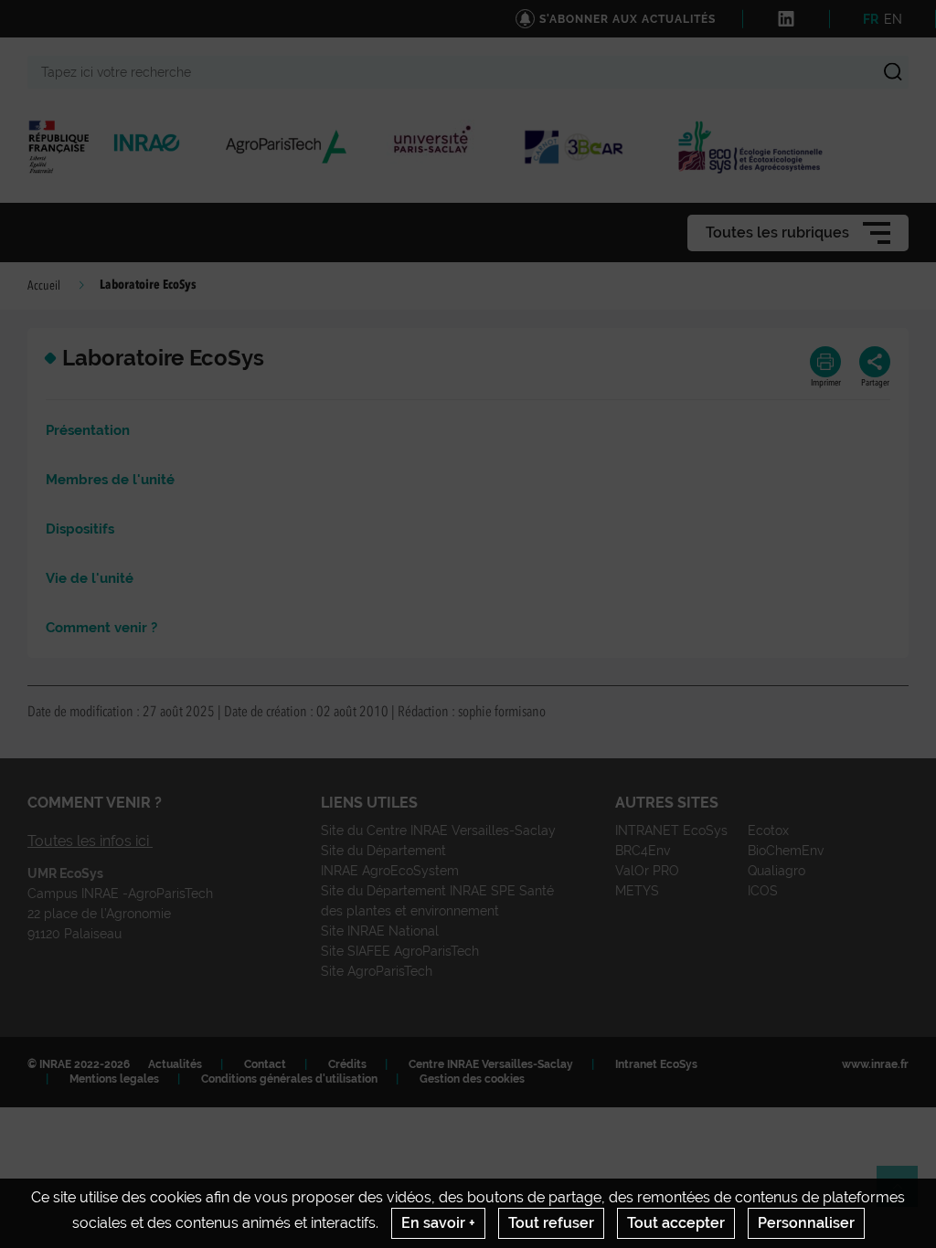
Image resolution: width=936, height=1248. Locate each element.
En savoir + (438, 1223)
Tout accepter (676, 1223)
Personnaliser (806, 1223)
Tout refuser (551, 1223)
